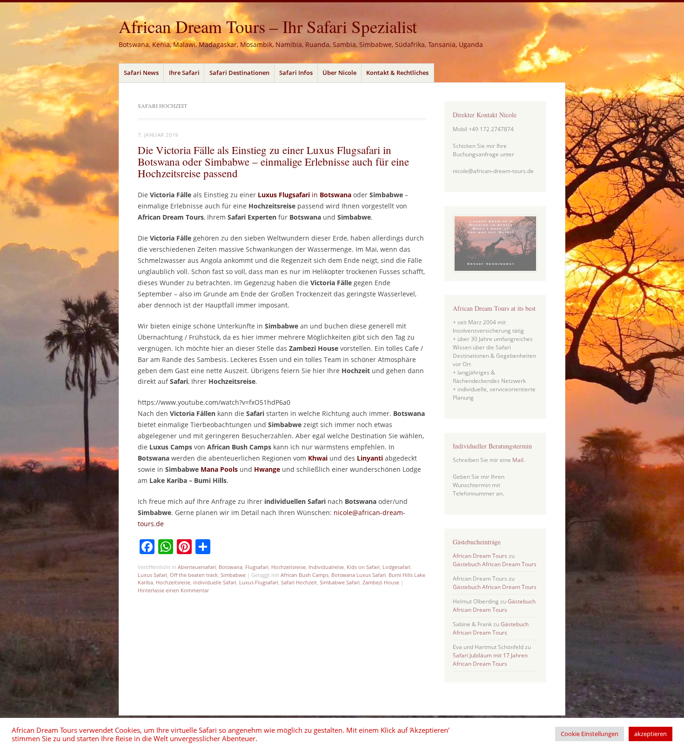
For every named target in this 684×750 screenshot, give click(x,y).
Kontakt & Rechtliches (397, 72)
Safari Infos (296, 72)
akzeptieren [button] (650, 734)
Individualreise (326, 566)
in (316, 194)
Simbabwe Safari (340, 582)
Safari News (141, 72)
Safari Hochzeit (299, 582)
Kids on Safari (363, 566)
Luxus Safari (152, 574)
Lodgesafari (396, 566)
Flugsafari (256, 566)
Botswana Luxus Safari (358, 574)
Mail (517, 460)
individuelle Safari (214, 582)
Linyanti (370, 458)
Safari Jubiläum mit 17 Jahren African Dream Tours (490, 659)
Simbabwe (233, 574)
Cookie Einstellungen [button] (589, 734)
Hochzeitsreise (288, 566)
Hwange (267, 469)
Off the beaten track (194, 574)
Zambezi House (380, 582)
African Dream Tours (480, 556)
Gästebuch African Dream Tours (494, 564)
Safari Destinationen (239, 72)
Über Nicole (339, 72)
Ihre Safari (184, 72)
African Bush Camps (305, 574)
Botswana (335, 194)
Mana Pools (219, 469)
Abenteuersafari (197, 566)
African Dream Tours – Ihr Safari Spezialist (268, 26)
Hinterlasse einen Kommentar (173, 590)
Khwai (318, 458)
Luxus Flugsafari (285, 194)
